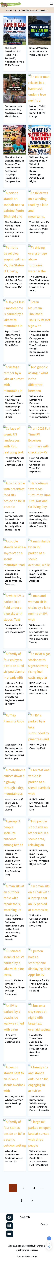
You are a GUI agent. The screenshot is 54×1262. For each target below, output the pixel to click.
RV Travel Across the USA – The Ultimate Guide (14, 461)
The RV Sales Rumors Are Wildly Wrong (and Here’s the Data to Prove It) (39, 1103)
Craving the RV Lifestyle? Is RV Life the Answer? (15, 628)
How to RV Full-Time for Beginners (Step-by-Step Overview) (15, 987)
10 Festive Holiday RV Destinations (12, 1038)
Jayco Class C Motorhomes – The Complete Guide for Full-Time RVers (13, 338)
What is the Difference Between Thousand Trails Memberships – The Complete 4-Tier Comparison (39, 406)
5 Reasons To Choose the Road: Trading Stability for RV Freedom (13, 577)
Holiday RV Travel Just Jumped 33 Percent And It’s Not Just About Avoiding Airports (38, 1045)
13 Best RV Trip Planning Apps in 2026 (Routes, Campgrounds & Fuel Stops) (14, 751)
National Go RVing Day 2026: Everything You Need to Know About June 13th (39, 519)
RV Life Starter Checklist (36, 10)
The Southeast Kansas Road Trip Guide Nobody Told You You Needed (14, 229)
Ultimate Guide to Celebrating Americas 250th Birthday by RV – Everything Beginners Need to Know (14, 693)
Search (25, 1217)
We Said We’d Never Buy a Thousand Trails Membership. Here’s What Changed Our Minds (14, 406)
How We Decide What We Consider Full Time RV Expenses (38, 465)
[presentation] (14, 30)
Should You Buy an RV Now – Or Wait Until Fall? (38, 51)
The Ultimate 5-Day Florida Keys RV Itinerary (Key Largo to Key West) (39, 283)
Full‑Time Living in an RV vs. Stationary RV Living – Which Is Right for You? (39, 857)
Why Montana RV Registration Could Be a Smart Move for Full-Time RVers (38, 1158)
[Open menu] (51, 4)
